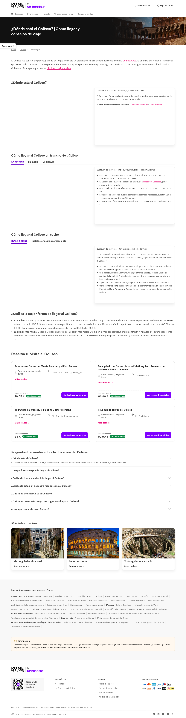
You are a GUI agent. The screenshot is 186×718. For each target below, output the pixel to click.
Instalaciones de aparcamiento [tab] (49, 240)
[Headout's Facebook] (168, 714)
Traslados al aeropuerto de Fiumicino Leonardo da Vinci (133, 613)
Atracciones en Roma (63, 13)
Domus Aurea (129, 60)
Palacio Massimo (117, 600)
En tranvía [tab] (48, 161)
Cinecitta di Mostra (98, 600)
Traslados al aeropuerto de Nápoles (112, 622)
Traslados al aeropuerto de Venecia (148, 622)
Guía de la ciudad (85, 13)
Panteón (144, 596)
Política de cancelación (108, 696)
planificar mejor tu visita (59, 68)
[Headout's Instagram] (158, 714)
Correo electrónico (66, 688)
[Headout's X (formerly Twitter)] (173, 714)
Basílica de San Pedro (65, 596)
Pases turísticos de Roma (157, 609)
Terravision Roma (77, 613)
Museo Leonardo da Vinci (146, 605)
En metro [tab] (33, 161)
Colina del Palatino (139, 104)
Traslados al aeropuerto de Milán (77, 622)
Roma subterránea (94, 605)
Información (33, 13)
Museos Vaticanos (43, 596)
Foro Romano (156, 104)
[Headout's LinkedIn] (154, 714)
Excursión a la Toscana (115, 609)
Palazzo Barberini (160, 596)
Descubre (19, 13)
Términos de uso (105, 692)
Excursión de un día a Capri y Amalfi (86, 609)
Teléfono (62, 683)
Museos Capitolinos (20, 609)
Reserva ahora (20, 566)
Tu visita (46, 13)
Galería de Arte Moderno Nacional (26, 600)
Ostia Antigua (76, 605)
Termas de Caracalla (55, 600)
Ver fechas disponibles (75, 394)
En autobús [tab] (17, 161)
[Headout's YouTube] (163, 714)
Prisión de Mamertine (57, 605)
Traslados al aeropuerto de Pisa (25, 626)
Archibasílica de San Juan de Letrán (27, 605)
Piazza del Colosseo (152, 181)
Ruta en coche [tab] (19, 240)
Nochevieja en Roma (84, 618)
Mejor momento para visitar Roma (113, 618)
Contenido (7, 45)
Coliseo (23, 49)
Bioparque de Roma (77, 600)
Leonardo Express (96, 613)
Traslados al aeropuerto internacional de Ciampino (34, 618)
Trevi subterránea (156, 600)
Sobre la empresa (106, 683)
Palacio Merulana (137, 600)
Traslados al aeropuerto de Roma (50, 613)
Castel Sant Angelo (113, 596)
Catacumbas (131, 596)
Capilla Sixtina (85, 596)
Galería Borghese (123, 605)
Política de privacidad (108, 688)
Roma (13, 49)
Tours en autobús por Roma (53, 609)
